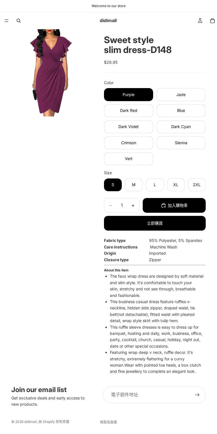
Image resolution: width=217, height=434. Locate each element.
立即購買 (155, 223)
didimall (30, 422)
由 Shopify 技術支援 (53, 422)
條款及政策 (108, 422)
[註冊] (197, 395)
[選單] (6, 20)
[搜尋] (18, 20)
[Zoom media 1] (50, 72)
